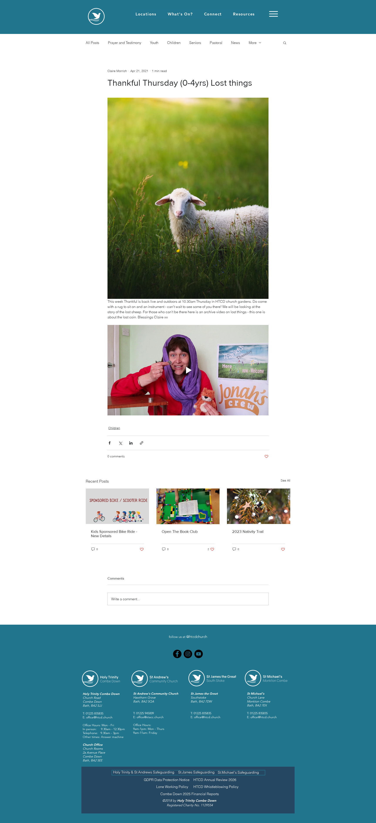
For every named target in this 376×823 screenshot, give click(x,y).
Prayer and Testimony (124, 42)
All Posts (92, 42)
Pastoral (216, 42)
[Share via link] (141, 443)
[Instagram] (188, 654)
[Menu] (273, 13)
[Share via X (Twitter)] (120, 443)
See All (285, 480)
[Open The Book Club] (188, 506)
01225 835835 (94, 713)
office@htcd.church (99, 717)
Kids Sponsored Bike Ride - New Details (114, 533)
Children (174, 42)
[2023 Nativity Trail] (258, 506)
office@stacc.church (150, 717)
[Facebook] (177, 654)
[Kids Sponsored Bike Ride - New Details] (117, 506)
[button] (146, 14)
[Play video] (188, 370)
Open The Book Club (180, 531)
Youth (154, 42)
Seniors (195, 42)
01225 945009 (145, 713)
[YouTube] (198, 654)
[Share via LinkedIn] (131, 443)
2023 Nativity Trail (248, 531)
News (235, 42)
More (253, 42)
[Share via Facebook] (109, 443)
